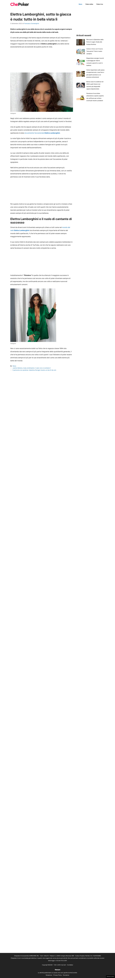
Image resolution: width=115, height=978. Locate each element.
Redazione (49, 975)
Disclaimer (66, 975)
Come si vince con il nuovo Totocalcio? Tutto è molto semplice (94, 51)
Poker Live (99, 4)
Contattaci (70, 965)
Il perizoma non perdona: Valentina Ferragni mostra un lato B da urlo (34, 370)
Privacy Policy (57, 975)
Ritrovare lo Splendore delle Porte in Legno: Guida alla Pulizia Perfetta (94, 42)
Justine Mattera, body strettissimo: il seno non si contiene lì (32, 368)
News (80, 4)
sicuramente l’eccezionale (42, 133)
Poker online (89, 4)
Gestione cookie (110, 976)
